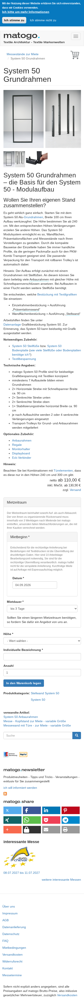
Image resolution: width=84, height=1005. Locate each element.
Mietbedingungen (14, 947)
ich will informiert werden (20, 787)
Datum (18, 578)
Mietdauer (15, 601)
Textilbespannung (24, 359)
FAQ (5, 941)
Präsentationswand (26, 309)
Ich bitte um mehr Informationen (25, 12)
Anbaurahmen (39, 279)
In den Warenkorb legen (23, 683)
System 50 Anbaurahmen (20, 717)
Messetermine (12, 975)
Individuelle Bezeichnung (23, 650)
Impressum (10, 913)
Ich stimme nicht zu (43, 20)
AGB (5, 920)
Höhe (8, 634)
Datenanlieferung (14, 927)
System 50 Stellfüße (25, 346)
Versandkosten (12, 954)
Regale (17, 444)
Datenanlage (12, 324)
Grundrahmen (33, 217)
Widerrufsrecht (12, 961)
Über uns (8, 906)
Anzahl (8, 665)
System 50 (38, 699)
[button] (12, 810)
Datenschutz (10, 934)
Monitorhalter (21, 449)
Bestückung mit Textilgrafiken (57, 294)
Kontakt (7, 968)
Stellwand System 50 (45, 693)
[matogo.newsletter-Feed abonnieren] (42, 793)
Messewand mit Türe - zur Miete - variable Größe (37, 725)
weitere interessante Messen (61, 879)
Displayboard (21, 453)
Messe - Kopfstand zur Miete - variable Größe (34, 721)
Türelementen (63, 470)
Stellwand (72, 313)
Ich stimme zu (14, 20)
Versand (75, 490)
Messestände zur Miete (23, 54)
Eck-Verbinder (21, 457)
